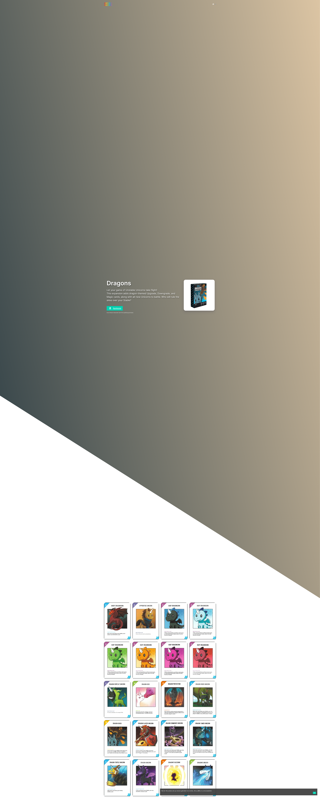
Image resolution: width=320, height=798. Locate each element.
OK (314, 792)
